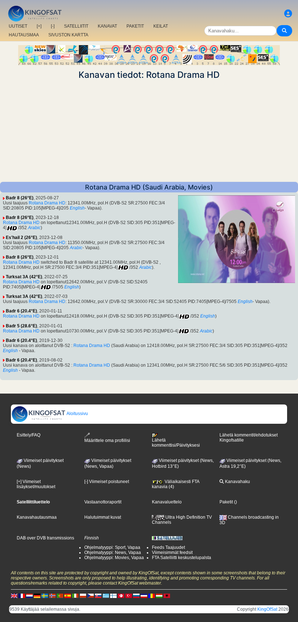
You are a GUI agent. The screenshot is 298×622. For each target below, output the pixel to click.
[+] (39, 26)
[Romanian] (151, 595)
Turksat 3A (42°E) (24, 276)
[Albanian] (167, 595)
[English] (14, 595)
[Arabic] (121, 595)
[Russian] (136, 595)
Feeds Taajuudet (168, 547)
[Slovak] (98, 595)
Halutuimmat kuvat (102, 517)
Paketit (226, 502)
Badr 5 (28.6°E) (21, 325)
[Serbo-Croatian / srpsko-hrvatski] (144, 595)
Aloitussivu (77, 413)
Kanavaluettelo (167, 502)
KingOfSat (267, 609)
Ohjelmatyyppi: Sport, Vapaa (112, 547)
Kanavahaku (237, 481)
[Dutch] (29, 595)
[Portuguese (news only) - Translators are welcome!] (60, 595)
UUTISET (18, 26)
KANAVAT (107, 26)
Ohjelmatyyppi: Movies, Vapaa (114, 557)
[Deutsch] (37, 595)
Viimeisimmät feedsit (172, 552)
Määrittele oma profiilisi (107, 440)
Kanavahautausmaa (37, 517)
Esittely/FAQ (28, 435)
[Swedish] (44, 595)
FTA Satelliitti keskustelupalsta (181, 557)
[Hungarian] (159, 595)
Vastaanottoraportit (102, 502)
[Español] (67, 595)
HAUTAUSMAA (24, 34)
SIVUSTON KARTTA (68, 34)
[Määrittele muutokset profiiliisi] (288, 13)
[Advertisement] (149, 131)
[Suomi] (113, 595)
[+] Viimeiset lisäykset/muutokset (36, 484)
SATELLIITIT (76, 26)
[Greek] (105, 595)
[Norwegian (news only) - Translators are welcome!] (52, 595)
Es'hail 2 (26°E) (21, 237)
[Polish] (83, 595)
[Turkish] (128, 595)
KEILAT (160, 26)
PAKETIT (135, 26)
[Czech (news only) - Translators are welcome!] (90, 595)
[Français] (22, 595)
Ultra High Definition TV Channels (182, 520)
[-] (53, 26)
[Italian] (75, 595)
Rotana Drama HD (47, 203)
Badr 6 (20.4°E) (21, 311)
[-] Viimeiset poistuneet (106, 481)
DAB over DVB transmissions (45, 538)
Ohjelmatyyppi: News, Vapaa (112, 552)
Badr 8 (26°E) (19, 197)
